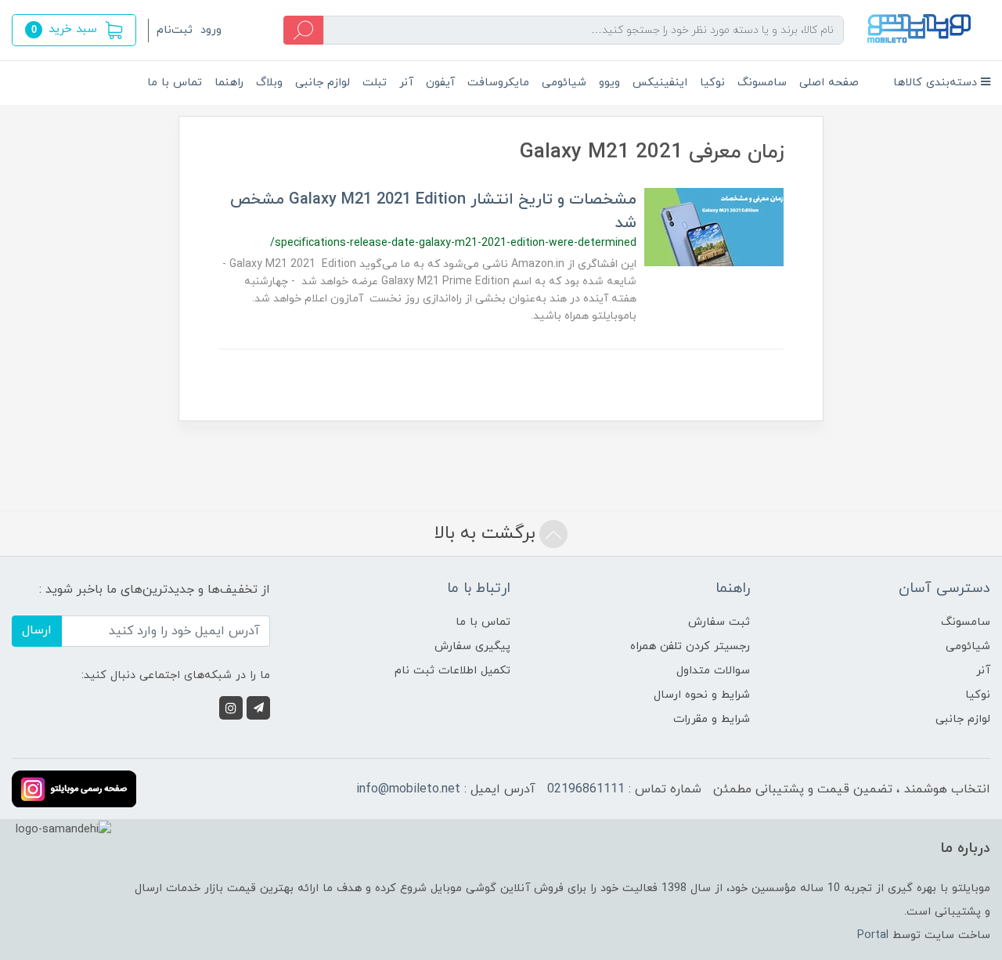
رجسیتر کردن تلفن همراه (690, 646)
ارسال (37, 630)
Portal (872, 935)
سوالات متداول (713, 670)
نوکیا (712, 82)
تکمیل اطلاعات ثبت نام (452, 670)
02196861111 (586, 789)
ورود (211, 30)
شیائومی (564, 82)
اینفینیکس (660, 82)
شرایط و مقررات (711, 719)
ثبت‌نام (175, 30)
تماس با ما (174, 82)
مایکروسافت (498, 82)
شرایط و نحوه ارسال (702, 695)
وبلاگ (269, 82)
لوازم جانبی (322, 82)
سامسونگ (762, 82)
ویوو (609, 82)
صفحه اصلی (829, 82)
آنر (406, 82)
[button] (74, 30)
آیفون (440, 82)
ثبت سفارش (719, 622)
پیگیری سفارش (472, 646)
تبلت (374, 82)
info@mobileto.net (408, 789)
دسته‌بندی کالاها (937, 82)
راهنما (228, 82)
